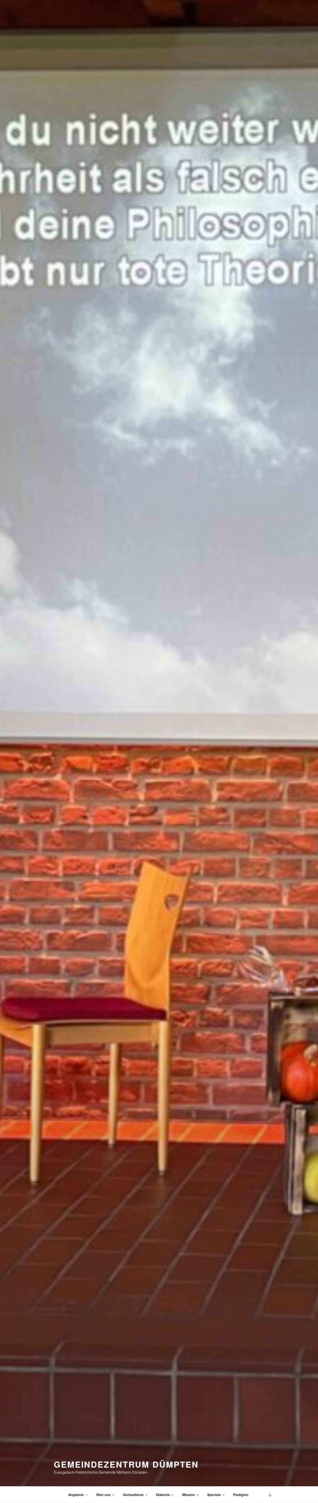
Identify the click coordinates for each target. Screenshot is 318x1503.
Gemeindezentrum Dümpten (126, 1464)
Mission (188, 1494)
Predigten (240, 1494)
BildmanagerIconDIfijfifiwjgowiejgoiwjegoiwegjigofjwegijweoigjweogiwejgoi (54, 1494)
